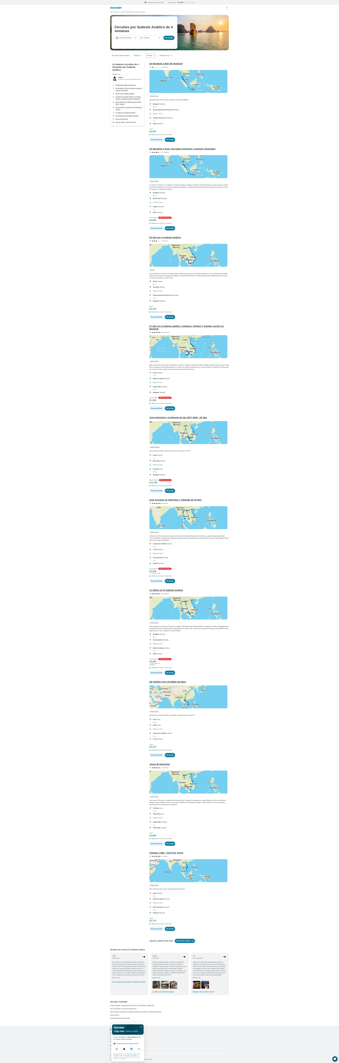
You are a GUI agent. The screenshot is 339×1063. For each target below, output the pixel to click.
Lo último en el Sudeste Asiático (125, 113)
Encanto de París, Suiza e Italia (120, 1018)
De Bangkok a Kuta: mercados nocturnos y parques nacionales (128, 89)
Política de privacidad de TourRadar (128, 1055)
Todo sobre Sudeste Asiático (121, 55)
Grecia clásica (114, 1015)
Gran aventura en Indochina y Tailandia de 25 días (128, 108)
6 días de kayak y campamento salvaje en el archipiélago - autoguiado (132, 1005)
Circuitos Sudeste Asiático (127, 12)
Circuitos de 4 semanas (139, 12)
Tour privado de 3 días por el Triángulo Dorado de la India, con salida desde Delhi (135, 1012)
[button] (189, 135)
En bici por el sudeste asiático (124, 93)
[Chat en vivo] (335, 1059)
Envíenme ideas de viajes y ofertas (127, 1043)
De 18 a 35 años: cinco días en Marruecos (123, 1008)
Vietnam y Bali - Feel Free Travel (125, 122)
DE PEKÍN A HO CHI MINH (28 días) (126, 116)
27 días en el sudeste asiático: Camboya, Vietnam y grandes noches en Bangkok (128, 98)
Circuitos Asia (117, 12)
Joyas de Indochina (121, 119)
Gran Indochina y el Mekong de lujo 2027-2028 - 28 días (128, 103)
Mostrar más (116, 978)
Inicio (111, 12)
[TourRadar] (116, 8)
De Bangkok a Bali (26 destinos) (125, 85)
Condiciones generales (145, 1059)
